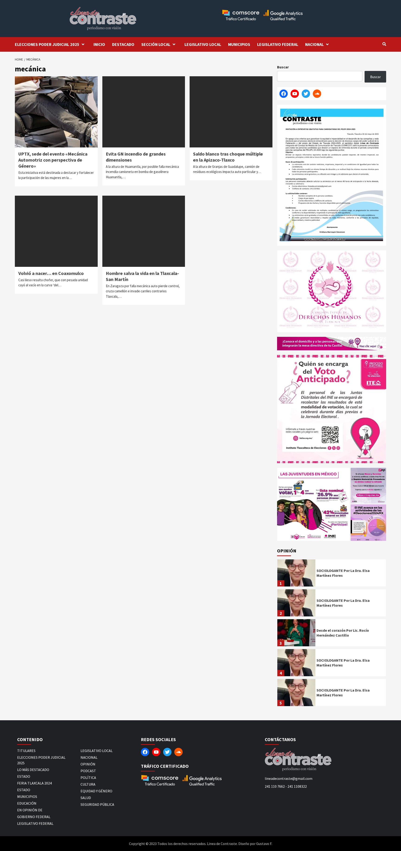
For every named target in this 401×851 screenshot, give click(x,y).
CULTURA (88, 784)
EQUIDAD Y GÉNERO (96, 791)
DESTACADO (123, 44)
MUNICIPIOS (239, 44)
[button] (313, 504)
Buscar (283, 67)
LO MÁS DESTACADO (33, 769)
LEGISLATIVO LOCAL (202, 44)
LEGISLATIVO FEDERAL (277, 44)
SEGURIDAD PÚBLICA (97, 804)
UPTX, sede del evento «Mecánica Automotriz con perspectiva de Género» (52, 160)
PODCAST (88, 770)
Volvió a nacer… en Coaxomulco (51, 273)
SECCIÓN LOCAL (155, 44)
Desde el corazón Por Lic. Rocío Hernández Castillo (343, 632)
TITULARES (26, 750)
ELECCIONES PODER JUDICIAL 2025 (47, 44)
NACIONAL (314, 44)
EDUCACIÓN (26, 803)
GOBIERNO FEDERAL (33, 816)
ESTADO (23, 776)
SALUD (86, 797)
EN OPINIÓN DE (29, 810)
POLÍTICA (88, 777)
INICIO (99, 44)
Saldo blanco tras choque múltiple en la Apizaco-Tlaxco (228, 157)
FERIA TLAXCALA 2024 (34, 783)
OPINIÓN (88, 764)
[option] (331, 574)
